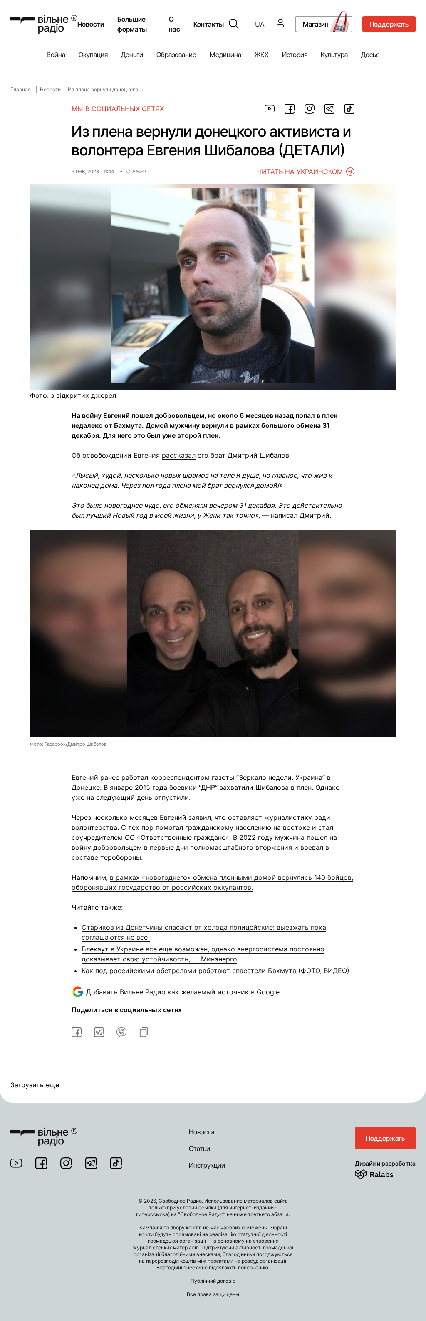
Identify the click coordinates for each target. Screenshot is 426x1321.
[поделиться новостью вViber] (121, 1032)
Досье (370, 54)
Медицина (225, 54)
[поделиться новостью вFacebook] (76, 1032)
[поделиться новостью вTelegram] (99, 1032)
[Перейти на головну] (43, 1132)
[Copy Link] (143, 1032)
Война (56, 54)
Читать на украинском (300, 171)
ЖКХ (262, 54)
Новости (90, 24)
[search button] (234, 24)
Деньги (132, 54)
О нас (174, 24)
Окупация (93, 54)
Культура (334, 54)
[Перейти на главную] (43, 24)
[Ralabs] (384, 1173)
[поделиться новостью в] (270, 109)
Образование (176, 54)
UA (260, 24)
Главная (20, 89)
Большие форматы (132, 24)
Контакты (208, 24)
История (294, 54)
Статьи (199, 1148)
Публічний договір (213, 1281)
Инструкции (207, 1165)
